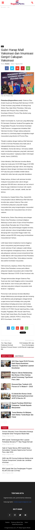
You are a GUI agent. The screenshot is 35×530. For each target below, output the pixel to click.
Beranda (3, 7)
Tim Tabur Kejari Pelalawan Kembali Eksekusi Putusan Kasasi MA (9, 346)
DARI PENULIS (19, 356)
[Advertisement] (17, 27)
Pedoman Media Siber (17, 522)
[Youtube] (25, 515)
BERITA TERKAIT (7, 356)
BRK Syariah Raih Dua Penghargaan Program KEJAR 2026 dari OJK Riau (17, 470)
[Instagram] (15, 515)
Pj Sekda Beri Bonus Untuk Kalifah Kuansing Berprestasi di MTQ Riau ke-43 (22, 396)
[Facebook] (10, 515)
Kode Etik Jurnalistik (17, 524)
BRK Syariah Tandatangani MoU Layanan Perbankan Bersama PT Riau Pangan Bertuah (17, 441)
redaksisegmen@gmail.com (22, 502)
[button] (32, 2)
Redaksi (7, 64)
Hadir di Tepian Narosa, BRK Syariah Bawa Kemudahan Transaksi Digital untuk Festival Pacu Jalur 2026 (17, 450)
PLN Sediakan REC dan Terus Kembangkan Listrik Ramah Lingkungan (26, 345)
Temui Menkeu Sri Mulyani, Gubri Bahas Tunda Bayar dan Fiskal (22, 414)
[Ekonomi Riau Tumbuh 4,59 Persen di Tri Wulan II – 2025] (6, 386)
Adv (2, 46)
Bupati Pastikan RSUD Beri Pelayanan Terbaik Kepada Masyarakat (22, 405)
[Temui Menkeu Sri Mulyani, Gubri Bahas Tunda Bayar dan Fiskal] (6, 414)
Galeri (26, 522)
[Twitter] (20, 515)
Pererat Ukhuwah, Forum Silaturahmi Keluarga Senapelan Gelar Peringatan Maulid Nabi (17, 433)
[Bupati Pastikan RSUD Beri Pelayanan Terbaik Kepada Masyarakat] (6, 405)
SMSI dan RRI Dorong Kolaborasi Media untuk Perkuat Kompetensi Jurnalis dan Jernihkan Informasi (17, 460)
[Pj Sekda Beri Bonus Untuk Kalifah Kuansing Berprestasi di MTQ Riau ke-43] (6, 396)
